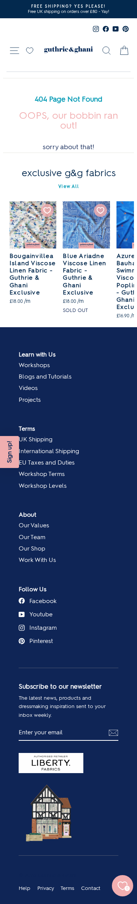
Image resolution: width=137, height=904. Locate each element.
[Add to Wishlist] (47, 210)
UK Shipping (36, 439)
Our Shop (32, 548)
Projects (30, 399)
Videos (28, 388)
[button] (9, 452)
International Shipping (49, 451)
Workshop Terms (42, 473)
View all (68, 186)
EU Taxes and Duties (47, 462)
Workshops (34, 365)
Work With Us (37, 559)
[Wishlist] (30, 50)
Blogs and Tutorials (45, 376)
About (27, 514)
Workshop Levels (43, 485)
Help (24, 888)
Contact (90, 888)
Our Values (34, 525)
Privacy (45, 888)
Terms (27, 428)
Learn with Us (37, 354)
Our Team (32, 537)
